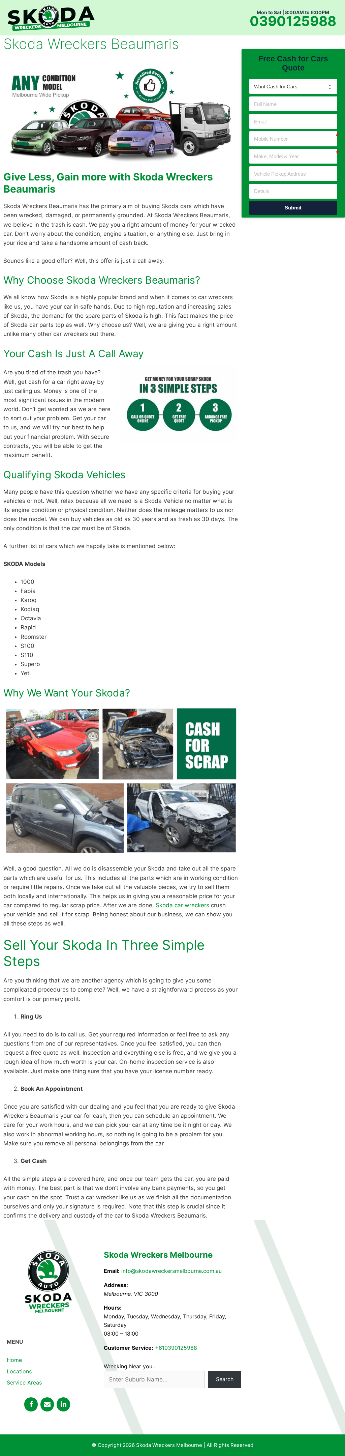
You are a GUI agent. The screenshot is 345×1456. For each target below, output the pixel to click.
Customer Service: (128, 1347)
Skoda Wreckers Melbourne (158, 1255)
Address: (116, 1285)
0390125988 (293, 21)
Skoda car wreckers (182, 905)
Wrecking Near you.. (129, 1366)
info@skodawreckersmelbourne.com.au (171, 1270)
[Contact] (47, 1404)
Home (14, 1360)
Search (224, 1379)
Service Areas (24, 1382)
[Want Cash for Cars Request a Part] (293, 86)
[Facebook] (31, 1404)
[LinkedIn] (63, 1404)
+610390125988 (176, 1347)
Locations (19, 1371)
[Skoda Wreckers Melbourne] (51, 17)
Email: (112, 1270)
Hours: (113, 1307)
